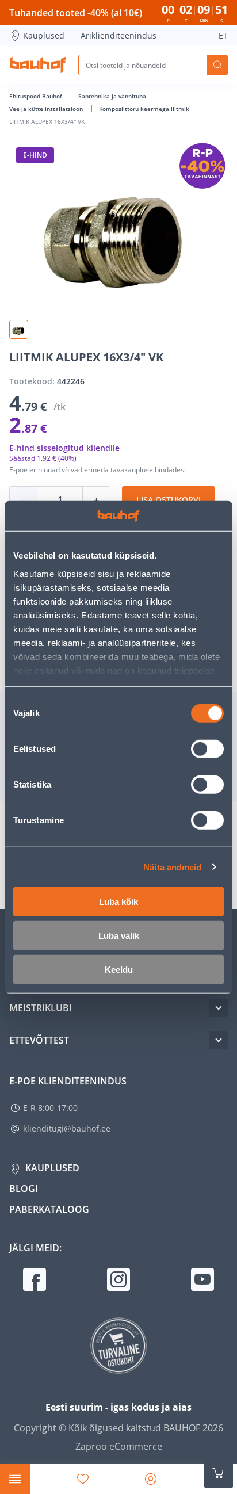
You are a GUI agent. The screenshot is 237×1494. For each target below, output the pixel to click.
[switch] (207, 749)
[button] (18, 329)
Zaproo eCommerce (118, 1446)
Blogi (23, 1188)
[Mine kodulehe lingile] (38, 65)
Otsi (217, 65)
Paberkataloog (49, 1209)
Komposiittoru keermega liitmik (145, 109)
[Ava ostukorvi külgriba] (219, 1473)
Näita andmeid (172, 867)
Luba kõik (118, 902)
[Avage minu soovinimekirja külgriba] (83, 1479)
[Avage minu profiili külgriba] (151, 1479)
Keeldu (119, 970)
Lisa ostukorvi (168, 499)
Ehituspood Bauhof (36, 96)
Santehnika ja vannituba (113, 96)
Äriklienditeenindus (118, 35)
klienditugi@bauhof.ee (66, 1128)
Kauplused (43, 35)
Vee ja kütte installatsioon (47, 109)
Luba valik (118, 936)
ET (223, 35)
